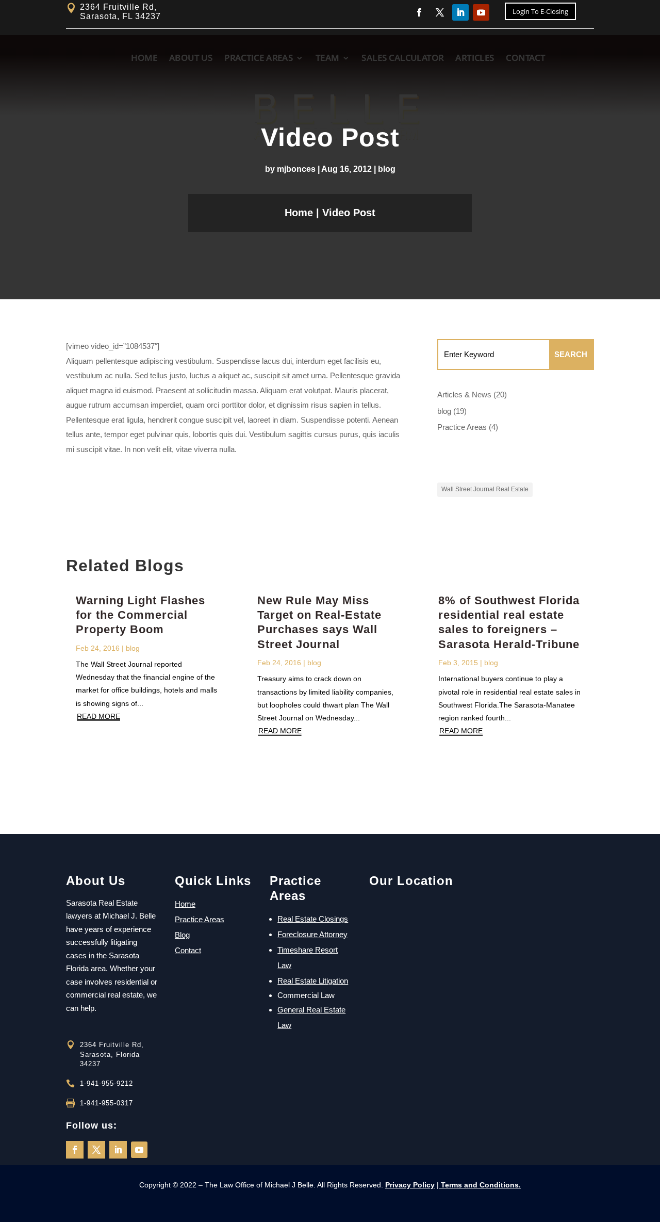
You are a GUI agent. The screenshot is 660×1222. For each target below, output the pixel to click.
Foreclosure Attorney (312, 934)
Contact (188, 950)
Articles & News (464, 394)
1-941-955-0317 (106, 1103)
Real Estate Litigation (312, 980)
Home (299, 212)
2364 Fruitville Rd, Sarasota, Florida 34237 (112, 1054)
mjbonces (296, 169)
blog (386, 169)
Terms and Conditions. (480, 1185)
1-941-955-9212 (106, 1083)
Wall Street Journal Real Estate (485, 489)
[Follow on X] (96, 1150)
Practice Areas (462, 427)
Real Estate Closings (312, 918)
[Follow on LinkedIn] (118, 1150)
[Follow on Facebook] (75, 1150)
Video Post (348, 212)
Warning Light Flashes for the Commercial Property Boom (140, 615)
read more (98, 716)
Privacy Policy (410, 1185)
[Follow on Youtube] (139, 1149)
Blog (182, 934)
